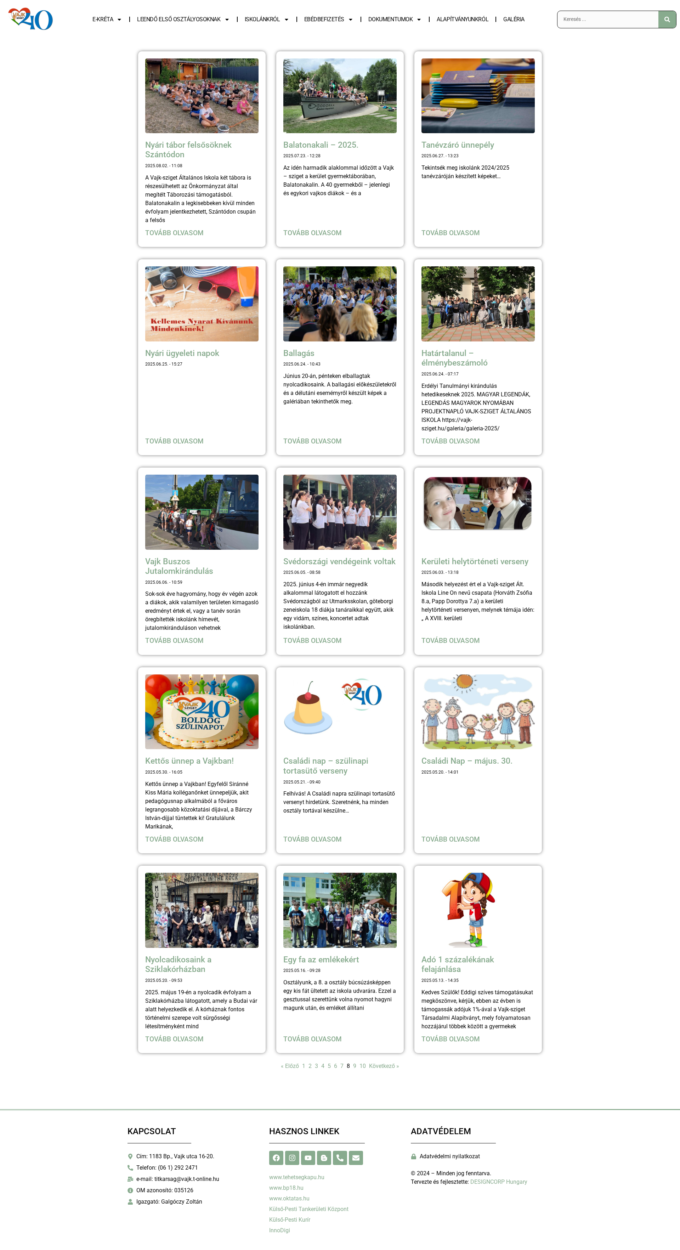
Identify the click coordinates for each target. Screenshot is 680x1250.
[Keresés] (667, 19)
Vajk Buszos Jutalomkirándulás (179, 566)
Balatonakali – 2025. (320, 145)
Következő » (384, 1066)
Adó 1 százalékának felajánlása (457, 964)
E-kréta (102, 19)
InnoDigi (279, 1230)
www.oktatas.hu (289, 1198)
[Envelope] (356, 1158)
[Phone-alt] (340, 1158)
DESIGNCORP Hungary (498, 1181)
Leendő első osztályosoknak (178, 19)
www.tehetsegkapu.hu (296, 1177)
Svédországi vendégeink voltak (339, 561)
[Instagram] (292, 1158)
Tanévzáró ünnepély (457, 145)
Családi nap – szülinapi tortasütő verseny (325, 766)
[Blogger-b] (324, 1158)
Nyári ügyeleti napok (182, 353)
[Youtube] (308, 1158)
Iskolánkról (262, 19)
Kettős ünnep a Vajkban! (189, 761)
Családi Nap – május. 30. (466, 761)
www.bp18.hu (286, 1187)
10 (362, 1066)
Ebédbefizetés (324, 19)
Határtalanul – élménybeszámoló (454, 358)
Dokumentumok (390, 19)
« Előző (290, 1066)
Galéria (514, 19)
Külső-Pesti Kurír (289, 1219)
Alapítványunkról (462, 19)
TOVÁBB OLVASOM (174, 233)
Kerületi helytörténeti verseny (474, 561)
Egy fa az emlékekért (321, 960)
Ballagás (298, 353)
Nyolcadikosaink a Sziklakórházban (178, 964)
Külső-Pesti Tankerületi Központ (308, 1209)
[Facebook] (276, 1158)
